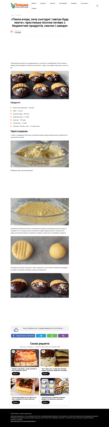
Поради (34, 8)
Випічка (34, 3)
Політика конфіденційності (28, 421)
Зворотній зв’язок (15, 421)
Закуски (52, 3)
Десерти (43, 3)
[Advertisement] (40, 49)
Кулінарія (73, 3)
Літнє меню (84, 3)
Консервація (63, 3)
